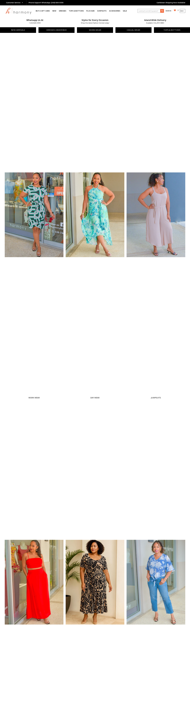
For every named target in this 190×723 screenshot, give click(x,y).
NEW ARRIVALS (18, 30)
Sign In (168, 11)
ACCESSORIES (114, 11)
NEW (54, 11)
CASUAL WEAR (133, 30)
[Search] (162, 11)
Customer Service (13, 3)
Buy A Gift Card (43, 11)
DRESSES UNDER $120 (56, 30)
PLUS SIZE (90, 11)
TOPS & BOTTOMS (76, 11)
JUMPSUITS (101, 11)
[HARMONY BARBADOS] (20, 11)
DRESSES (62, 11)
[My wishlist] (175, 10)
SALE (125, 11)
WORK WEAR (95, 30)
